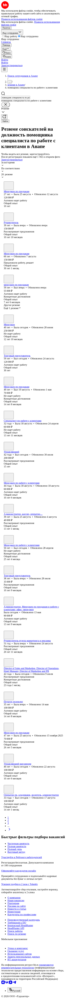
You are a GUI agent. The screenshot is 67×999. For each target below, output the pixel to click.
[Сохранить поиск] (4, 117)
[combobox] (15, 97)
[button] (4, 59)
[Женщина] (9, 185)
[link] (6, 53)
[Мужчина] (9, 279)
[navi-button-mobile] (4, 69)
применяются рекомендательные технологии (27, 966)
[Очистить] (5, 104)
